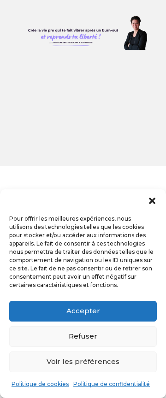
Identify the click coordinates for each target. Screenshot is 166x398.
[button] (152, 200)
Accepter (83, 310)
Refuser (83, 336)
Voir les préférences (83, 361)
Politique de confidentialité (111, 383)
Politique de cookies (40, 383)
